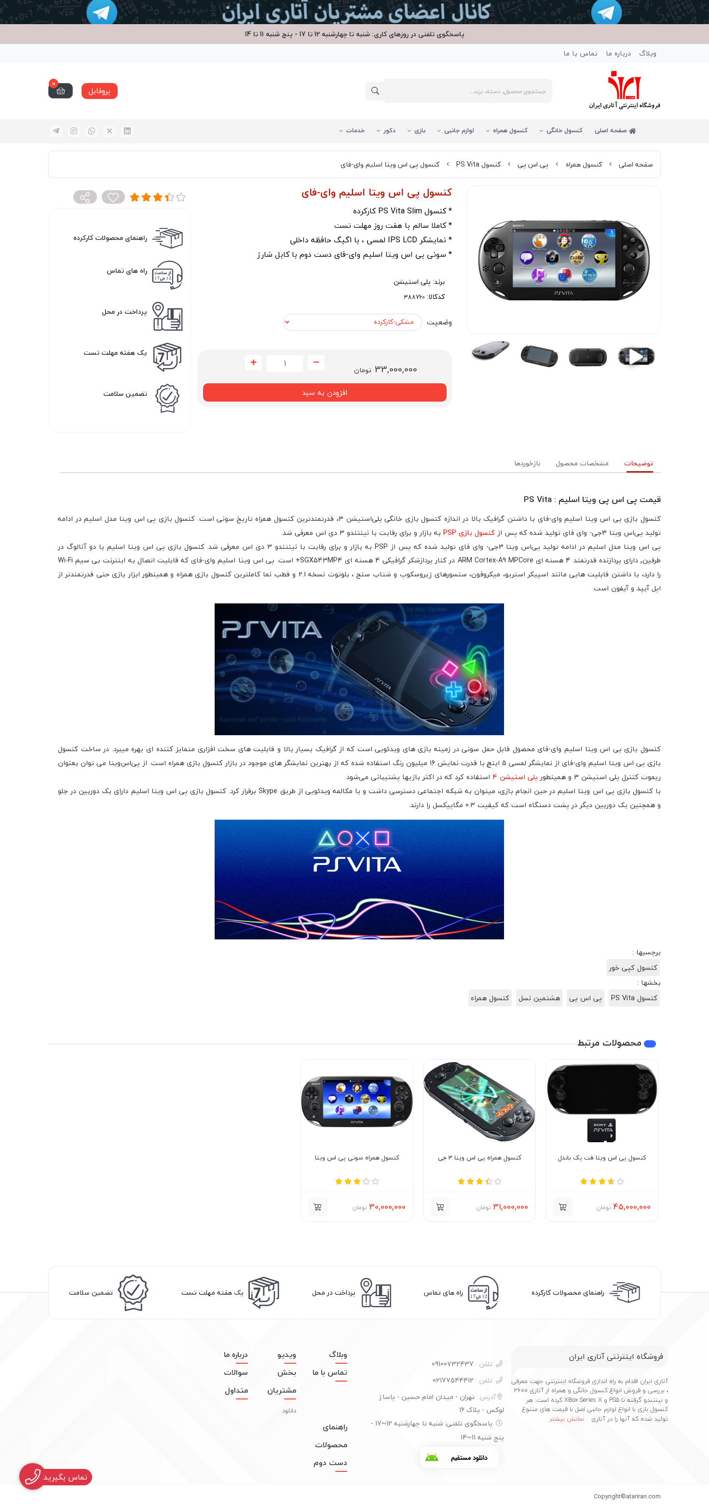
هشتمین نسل (539, 998)
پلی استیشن (412, 282)
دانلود (289, 1410)
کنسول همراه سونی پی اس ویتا (357, 1158)
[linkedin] (127, 131)
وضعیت (439, 322)
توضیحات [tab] (638, 463)
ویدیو (286, 1354)
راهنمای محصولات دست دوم (330, 1444)
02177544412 (462, 1380)
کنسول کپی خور (633, 968)
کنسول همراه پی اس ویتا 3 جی (479, 1158)
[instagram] (74, 131)
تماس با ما (580, 53)
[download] (459, 1457)
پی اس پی (533, 164)
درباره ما (618, 53)
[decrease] (316, 363)
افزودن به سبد (324, 392)
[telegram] (56, 131)
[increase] (253, 363)
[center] (375, 91)
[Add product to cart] (563, 1206)
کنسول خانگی (564, 130)
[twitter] (109, 131)
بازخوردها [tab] (527, 463)
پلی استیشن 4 (515, 777)
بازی (419, 130)
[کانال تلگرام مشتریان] (354, 12)
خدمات (355, 130)
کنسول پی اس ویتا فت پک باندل (602, 1158)
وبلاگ (647, 53)
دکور (389, 130)
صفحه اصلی (612, 130)
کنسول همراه (510, 130)
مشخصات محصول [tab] (582, 463)
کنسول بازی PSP (469, 533)
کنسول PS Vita (478, 164)
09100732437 (462, 1364)
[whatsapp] (91, 131)
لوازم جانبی (459, 130)
